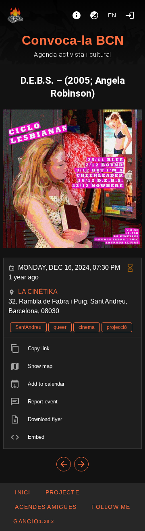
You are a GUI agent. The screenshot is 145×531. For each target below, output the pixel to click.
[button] (45, 507)
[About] (76, 15)
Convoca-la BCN (73, 40)
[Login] (130, 15)
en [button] (112, 15)
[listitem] (72, 349)
